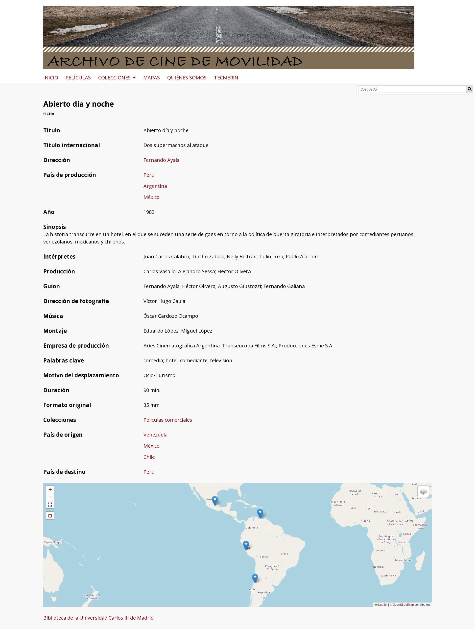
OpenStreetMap (403, 604)
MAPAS (151, 77)
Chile (149, 457)
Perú (149, 174)
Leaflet (382, 604)
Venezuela (155, 434)
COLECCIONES (114, 77)
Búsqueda (469, 89)
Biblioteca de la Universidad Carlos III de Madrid (98, 617)
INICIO (50, 77)
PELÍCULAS (78, 77)
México (151, 197)
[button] (260, 513)
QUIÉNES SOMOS (187, 77)
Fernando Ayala (161, 160)
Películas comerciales (167, 419)
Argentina (155, 186)
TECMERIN (226, 77)
